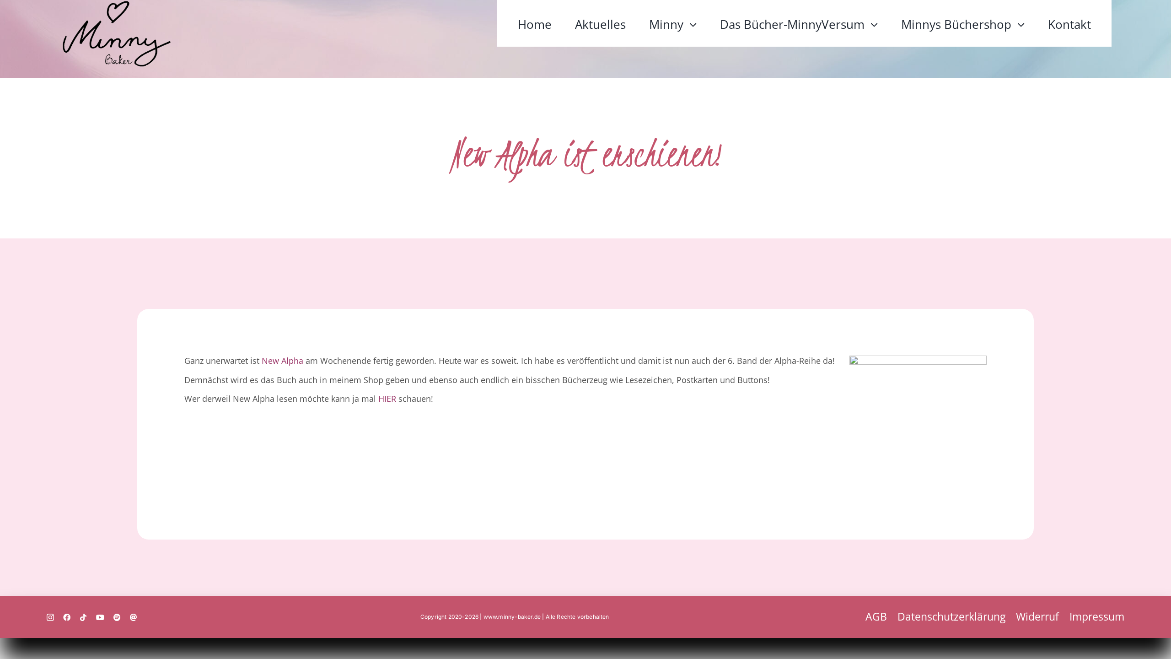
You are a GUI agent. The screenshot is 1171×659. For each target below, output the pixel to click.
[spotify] (117, 617)
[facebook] (66, 617)
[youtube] (100, 617)
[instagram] (50, 617)
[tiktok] (83, 617)
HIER (387, 398)
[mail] (133, 617)
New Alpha (282, 360)
